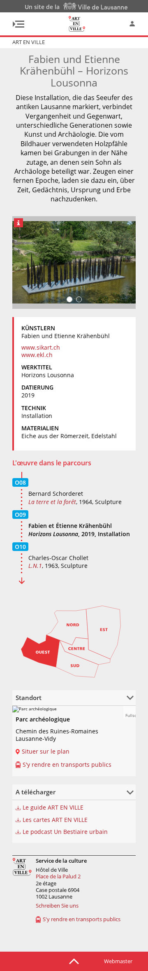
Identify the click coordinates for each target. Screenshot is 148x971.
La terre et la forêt (52, 502)
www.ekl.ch (37, 355)
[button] (129, 712)
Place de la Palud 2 (58, 876)
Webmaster (118, 961)
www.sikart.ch (40, 347)
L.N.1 (35, 566)
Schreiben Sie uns (57, 905)
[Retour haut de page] (74, 960)
